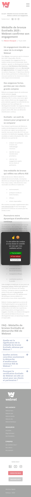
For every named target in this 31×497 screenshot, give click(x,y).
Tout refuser (16, 256)
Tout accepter (16, 253)
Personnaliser (15, 260)
